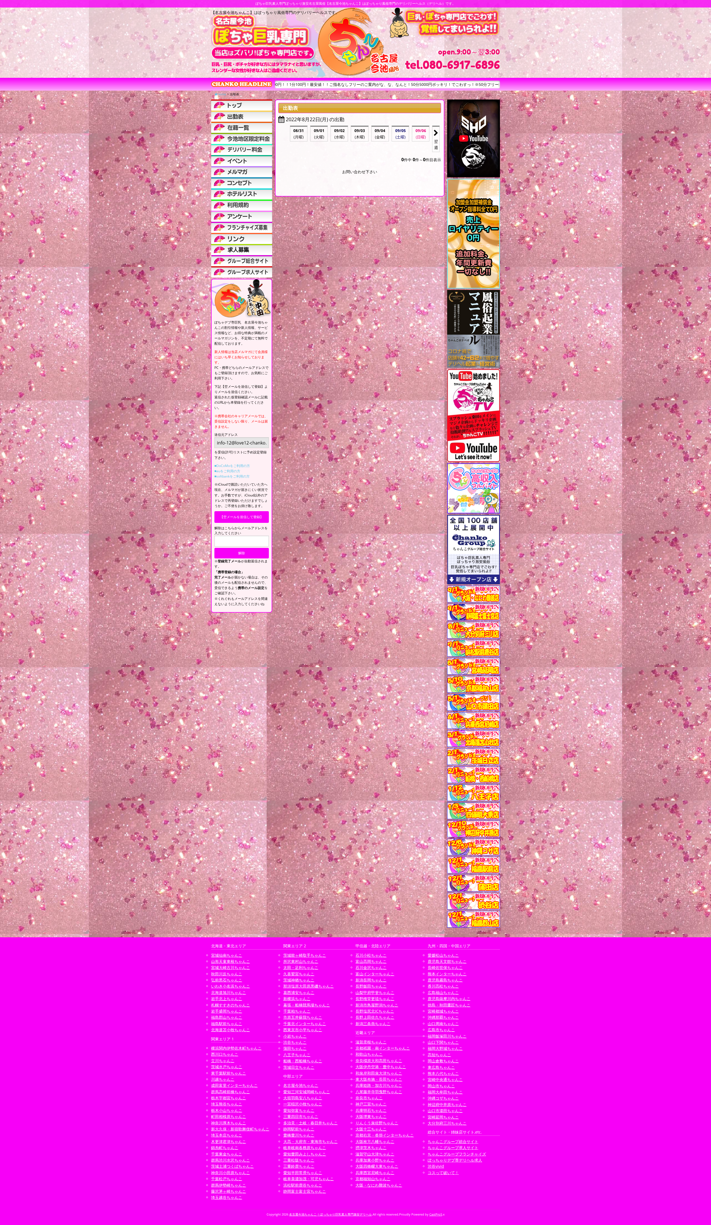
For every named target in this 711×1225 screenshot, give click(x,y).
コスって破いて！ (443, 1172)
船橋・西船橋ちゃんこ (302, 1061)
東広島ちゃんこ (441, 1067)
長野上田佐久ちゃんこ (375, 1017)
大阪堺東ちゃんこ (371, 1116)
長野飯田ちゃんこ (371, 986)
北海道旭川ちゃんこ (228, 992)
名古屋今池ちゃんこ (300, 1085)
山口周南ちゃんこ (443, 1023)
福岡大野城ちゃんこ (445, 1048)
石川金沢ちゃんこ (371, 967)
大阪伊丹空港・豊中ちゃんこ (381, 1066)
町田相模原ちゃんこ (228, 1116)
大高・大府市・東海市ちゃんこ (310, 1141)
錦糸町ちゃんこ (224, 1147)
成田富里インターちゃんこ (234, 1085)
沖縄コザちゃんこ (443, 1098)
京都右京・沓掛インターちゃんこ (385, 1135)
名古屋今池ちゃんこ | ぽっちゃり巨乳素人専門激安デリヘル (330, 1214)
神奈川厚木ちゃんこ (228, 1122)
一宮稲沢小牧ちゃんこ (302, 1104)
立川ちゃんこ (222, 1060)
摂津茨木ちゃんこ (371, 1147)
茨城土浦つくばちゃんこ (232, 1166)
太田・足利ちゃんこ (300, 967)
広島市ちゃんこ (441, 1029)
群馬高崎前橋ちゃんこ (230, 1091)
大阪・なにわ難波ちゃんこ (379, 1185)
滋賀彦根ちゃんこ (371, 1042)
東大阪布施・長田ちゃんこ (379, 1079)
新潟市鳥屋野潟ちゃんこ (377, 1005)
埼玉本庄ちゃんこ (226, 1135)
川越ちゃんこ (222, 1079)
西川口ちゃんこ (224, 1054)
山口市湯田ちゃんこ (445, 1110)
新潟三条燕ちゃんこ (373, 1023)
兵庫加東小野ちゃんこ (375, 1160)
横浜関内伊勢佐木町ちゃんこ (236, 1048)
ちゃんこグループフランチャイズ (457, 1154)
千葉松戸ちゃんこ (226, 1178)
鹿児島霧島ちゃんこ (445, 980)
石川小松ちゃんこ (371, 955)
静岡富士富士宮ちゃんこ (304, 1191)
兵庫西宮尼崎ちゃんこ (375, 1172)
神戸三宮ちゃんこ (371, 1104)
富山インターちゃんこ (375, 973)
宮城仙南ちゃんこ (226, 955)
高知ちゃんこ (439, 1054)
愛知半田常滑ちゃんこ (302, 1172)
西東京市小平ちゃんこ (302, 1029)
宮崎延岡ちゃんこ (443, 1117)
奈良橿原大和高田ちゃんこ (379, 1060)
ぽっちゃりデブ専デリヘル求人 (455, 1160)
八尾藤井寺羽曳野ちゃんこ (379, 1091)
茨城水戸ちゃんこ (226, 1066)
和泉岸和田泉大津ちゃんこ (379, 1073)
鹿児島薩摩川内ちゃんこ (449, 998)
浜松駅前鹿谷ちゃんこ (302, 1185)
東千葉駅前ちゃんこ (228, 1073)
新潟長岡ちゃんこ (371, 980)
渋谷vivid (436, 1166)
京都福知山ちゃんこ (373, 1178)
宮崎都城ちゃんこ (443, 1011)
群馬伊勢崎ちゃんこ (228, 1185)
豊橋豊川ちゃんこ (298, 1135)
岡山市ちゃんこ (441, 1086)
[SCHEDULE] (241, 116)
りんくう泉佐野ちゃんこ (377, 1122)
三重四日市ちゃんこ (300, 1116)
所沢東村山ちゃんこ (300, 961)
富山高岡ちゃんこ (371, 961)
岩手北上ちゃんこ (226, 998)
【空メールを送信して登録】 (241, 517)
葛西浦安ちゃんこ (298, 992)
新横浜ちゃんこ (297, 998)
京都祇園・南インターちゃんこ (383, 1048)
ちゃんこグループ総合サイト (453, 1141)
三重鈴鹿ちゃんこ (298, 1166)
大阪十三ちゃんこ (371, 1129)
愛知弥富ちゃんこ (298, 1110)
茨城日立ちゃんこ (298, 1067)
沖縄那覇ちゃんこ (443, 1017)
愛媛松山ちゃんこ (443, 955)
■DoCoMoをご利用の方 (232, 465)
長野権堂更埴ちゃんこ (375, 998)
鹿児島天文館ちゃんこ (447, 961)
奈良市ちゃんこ (369, 1097)
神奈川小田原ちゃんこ (230, 1172)
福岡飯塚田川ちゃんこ (447, 1036)
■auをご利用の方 (227, 471)
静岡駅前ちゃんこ (298, 1129)
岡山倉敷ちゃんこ (443, 1061)
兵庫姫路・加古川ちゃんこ (379, 1085)
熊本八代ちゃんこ (443, 1073)
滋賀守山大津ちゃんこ (375, 1154)
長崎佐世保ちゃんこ (445, 967)
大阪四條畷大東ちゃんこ (377, 1166)
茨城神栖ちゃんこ (298, 980)
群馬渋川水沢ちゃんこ (230, 1160)
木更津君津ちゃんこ (228, 1141)
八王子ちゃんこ (297, 1054)
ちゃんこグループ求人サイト (453, 1147)
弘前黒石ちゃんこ (226, 980)
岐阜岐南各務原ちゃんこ (304, 1147)
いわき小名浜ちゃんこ (230, 986)
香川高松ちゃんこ (443, 986)
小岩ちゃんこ (295, 1036)
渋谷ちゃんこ (295, 1042)
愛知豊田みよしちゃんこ (304, 1154)
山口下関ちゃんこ (443, 1042)
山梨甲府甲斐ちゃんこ (375, 992)
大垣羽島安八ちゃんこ (302, 1097)
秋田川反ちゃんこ (226, 973)
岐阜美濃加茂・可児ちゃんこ (308, 1178)
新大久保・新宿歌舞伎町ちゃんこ (240, 1129)
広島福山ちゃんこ (443, 992)
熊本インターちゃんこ (447, 973)
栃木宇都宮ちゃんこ (228, 1097)
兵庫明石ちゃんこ (371, 1110)
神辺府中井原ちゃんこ (447, 1104)
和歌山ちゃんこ (369, 1054)
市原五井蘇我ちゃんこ (302, 1017)
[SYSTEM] (241, 138)
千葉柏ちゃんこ (297, 1011)
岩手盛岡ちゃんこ (226, 1011)
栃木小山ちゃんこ (226, 1110)
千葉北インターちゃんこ (304, 1023)
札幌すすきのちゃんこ (230, 1005)
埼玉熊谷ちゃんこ (226, 1104)
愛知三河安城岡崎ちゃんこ (306, 1091)
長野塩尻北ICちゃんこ (375, 1011)
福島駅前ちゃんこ (226, 1023)
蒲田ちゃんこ (295, 1048)
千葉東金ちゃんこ (226, 1154)
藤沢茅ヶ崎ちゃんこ (228, 1191)
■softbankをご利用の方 (232, 476)
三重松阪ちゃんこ (298, 1160)
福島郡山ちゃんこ (226, 1017)
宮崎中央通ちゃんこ (445, 1079)
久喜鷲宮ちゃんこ (298, 973)
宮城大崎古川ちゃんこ (230, 967)
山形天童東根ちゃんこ (230, 961)
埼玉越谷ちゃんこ (226, 1197)
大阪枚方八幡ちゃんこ (375, 1141)
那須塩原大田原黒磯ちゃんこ (308, 986)
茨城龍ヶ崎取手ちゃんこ (304, 955)
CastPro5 (435, 1214)
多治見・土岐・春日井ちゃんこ (310, 1122)
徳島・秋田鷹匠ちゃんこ (449, 1005)
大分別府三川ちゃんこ (447, 1123)
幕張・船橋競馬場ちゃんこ (306, 1005)
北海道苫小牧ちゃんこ (230, 1029)
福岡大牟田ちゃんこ (445, 1092)
